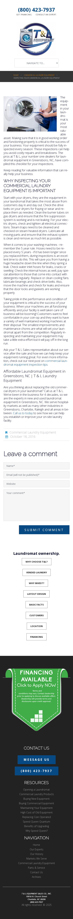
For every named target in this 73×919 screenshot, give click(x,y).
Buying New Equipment (36, 798)
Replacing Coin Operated (36, 817)
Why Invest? (36, 583)
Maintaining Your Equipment (37, 808)
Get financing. (24, 14)
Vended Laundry (36, 572)
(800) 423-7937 (36, 9)
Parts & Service (36, 867)
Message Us (37, 760)
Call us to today (23, 413)
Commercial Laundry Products (36, 794)
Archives (36, 877)
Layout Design (36, 593)
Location (36, 626)
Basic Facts (36, 604)
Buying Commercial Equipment (36, 803)
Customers (36, 615)
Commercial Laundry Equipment (39, 75)
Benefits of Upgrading (36, 826)
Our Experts (36, 849)
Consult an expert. (46, 14)
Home (16, 75)
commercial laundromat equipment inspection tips (36, 362)
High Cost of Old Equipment (37, 812)
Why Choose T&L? (37, 561)
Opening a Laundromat (36, 789)
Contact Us (36, 872)
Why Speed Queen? (37, 830)
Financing (36, 636)
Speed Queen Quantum (36, 821)
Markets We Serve (36, 858)
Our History (36, 854)
